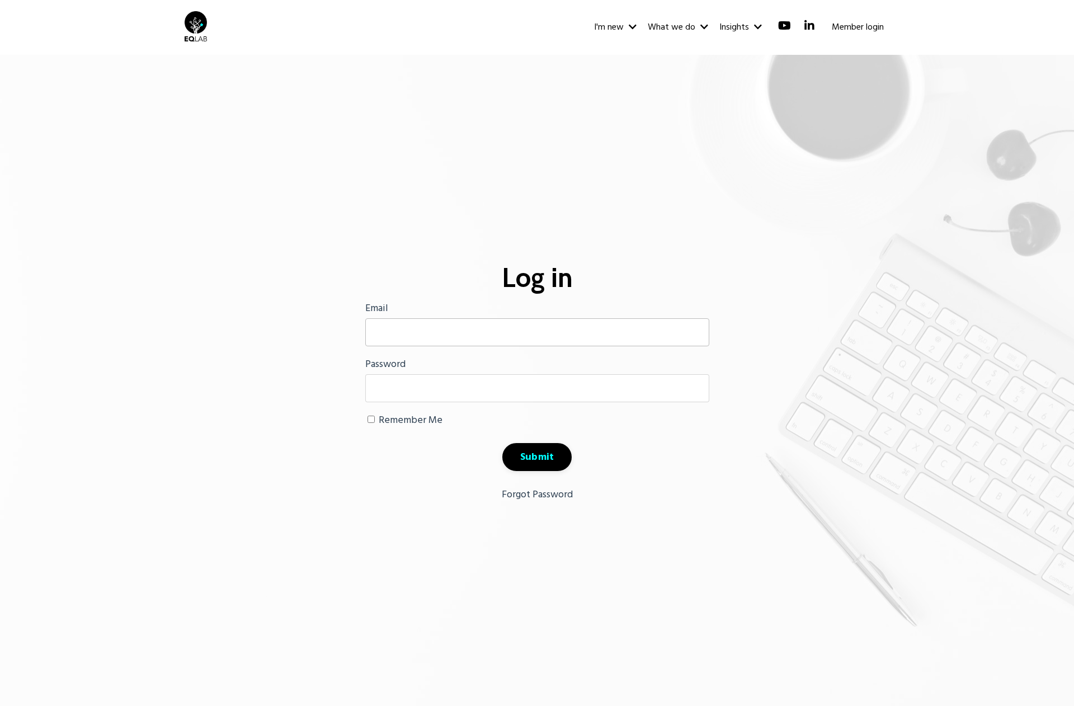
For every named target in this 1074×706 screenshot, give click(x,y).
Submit (537, 457)
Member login (858, 27)
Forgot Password (537, 495)
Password (385, 364)
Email (376, 309)
